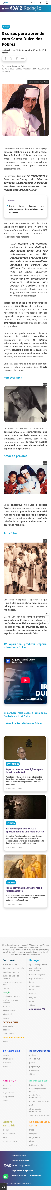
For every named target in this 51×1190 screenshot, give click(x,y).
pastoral (6, 1029)
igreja (31, 982)
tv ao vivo (7, 1062)
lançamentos (35, 1137)
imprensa (7, 1006)
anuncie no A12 (37, 1008)
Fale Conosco (35, 1175)
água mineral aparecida (13, 968)
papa (31, 1001)
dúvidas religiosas (37, 974)
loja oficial (7, 1014)
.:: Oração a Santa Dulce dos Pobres (23, 723)
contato (6, 988)
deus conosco (9, 1133)
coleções (33, 1133)
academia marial (10, 964)
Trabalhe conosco (19, 1155)
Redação (34, 960)
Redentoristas (38, 1080)
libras (31, 989)
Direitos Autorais (19, 1175)
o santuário (8, 1026)
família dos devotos (11, 996)
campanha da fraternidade (35, 969)
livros (5, 1137)
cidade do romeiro (11, 972)
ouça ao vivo (34, 1059)
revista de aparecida (13, 1037)
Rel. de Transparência (21, 1165)
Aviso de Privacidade (20, 1160)
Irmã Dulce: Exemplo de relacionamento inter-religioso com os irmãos (26, 209)
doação (6, 992)
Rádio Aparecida (39, 1050)
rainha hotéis (8, 1033)
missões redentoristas (39, 1101)
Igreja (6, 27)
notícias (6, 1018)
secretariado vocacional (39, 1115)
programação (8, 1059)
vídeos (5, 1041)
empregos (7, 1085)
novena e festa (10, 1021)
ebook (32, 1141)
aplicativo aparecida (38, 964)
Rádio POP (9, 1080)
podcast (32, 1062)
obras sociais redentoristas (35, 1110)
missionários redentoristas (35, 1096)
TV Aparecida (11, 1050)
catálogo (33, 1145)
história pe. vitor (36, 1085)
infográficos (34, 986)
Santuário (9, 960)
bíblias (6, 1130)
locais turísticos (9, 1010)
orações (32, 997)
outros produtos (10, 1141)
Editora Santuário (9, 1123)
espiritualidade (36, 978)
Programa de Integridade (22, 1170)
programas (34, 1070)
